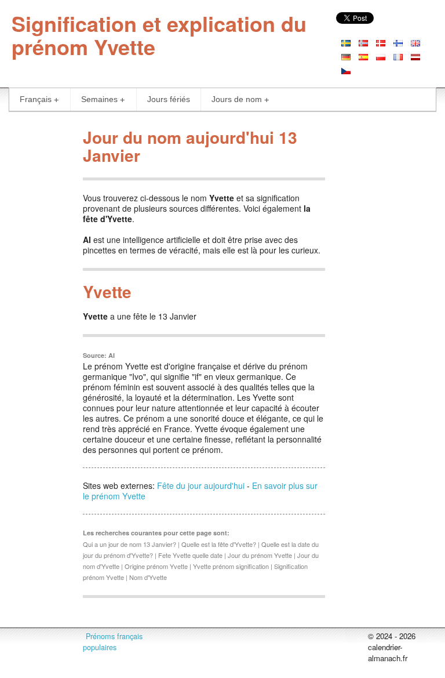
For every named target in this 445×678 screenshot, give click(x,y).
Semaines (99, 99)
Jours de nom (236, 99)
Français (36, 99)
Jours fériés (168, 99)
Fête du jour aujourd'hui (201, 485)
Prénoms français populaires (113, 641)
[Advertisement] (385, 297)
